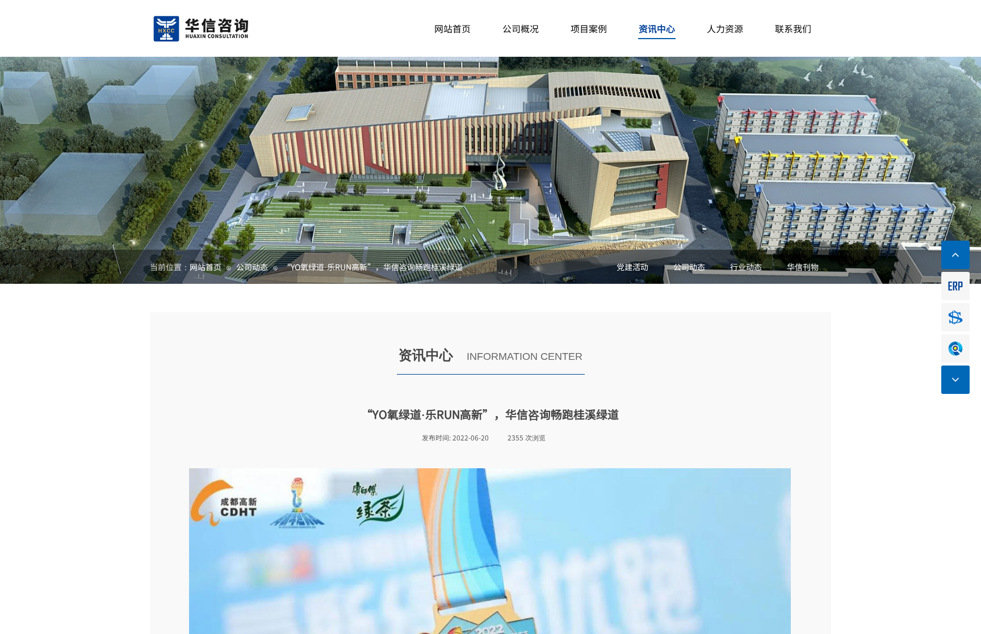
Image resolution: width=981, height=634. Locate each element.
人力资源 (725, 28)
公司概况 (520, 28)
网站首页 (205, 266)
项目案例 (589, 28)
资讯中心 (657, 28)
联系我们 (793, 28)
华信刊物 (803, 266)
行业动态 (746, 266)
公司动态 (689, 266)
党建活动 (632, 266)
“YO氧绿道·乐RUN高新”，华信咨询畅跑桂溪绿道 (373, 266)
